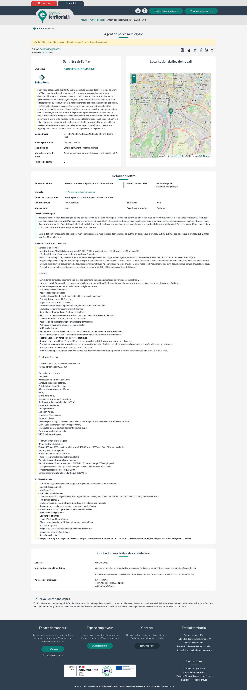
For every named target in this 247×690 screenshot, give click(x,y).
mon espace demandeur (167, 11)
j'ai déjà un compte (54, 655)
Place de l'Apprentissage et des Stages (194, 676)
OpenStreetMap (177, 156)
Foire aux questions (194, 642)
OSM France (205, 156)
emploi (72, 3)
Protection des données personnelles (194, 646)
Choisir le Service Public (194, 672)
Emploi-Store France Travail (194, 679)
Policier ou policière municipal (81, 192)
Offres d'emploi (97, 19)
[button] (170, 111)
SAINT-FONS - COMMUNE (79, 69)
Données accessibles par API (148, 686)
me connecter (101, 646)
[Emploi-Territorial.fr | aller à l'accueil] (54, 16)
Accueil (84, 19)
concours (45, 3)
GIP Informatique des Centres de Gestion (118, 686)
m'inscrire (54, 649)
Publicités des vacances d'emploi (193, 639)
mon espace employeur (202, 11)
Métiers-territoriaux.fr (194, 668)
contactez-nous (147, 646)
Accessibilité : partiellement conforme (194, 650)
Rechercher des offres (194, 635)
